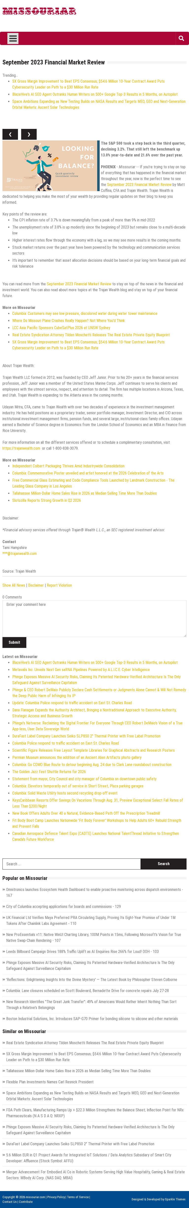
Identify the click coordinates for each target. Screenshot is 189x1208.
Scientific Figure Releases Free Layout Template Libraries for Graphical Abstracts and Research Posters (93, 750)
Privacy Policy (56, 1197)
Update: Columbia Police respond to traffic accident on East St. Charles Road (72, 703)
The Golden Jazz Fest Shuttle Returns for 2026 (49, 771)
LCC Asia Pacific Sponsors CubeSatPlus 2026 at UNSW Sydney (61, 327)
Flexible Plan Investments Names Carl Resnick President (50, 1082)
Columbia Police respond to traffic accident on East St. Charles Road (65, 743)
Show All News (13, 585)
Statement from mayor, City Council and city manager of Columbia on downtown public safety (84, 779)
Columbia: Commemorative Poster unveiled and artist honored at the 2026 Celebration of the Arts (88, 473)
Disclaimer (36, 585)
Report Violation (59, 585)
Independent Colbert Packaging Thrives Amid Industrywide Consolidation (68, 466)
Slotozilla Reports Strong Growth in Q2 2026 (46, 500)
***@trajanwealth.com (19, 553)
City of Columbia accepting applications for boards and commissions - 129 (63, 906)
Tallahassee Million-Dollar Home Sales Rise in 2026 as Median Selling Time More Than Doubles (84, 493)
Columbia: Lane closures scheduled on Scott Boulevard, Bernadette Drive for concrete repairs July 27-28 (87, 990)
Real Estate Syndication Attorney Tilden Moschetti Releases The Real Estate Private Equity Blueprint (91, 335)
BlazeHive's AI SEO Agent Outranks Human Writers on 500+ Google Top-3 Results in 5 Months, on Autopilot (95, 94)
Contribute (25, 1202)
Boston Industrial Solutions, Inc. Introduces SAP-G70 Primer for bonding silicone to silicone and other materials (92, 1018)
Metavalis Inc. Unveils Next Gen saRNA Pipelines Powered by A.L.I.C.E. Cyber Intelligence (81, 669)
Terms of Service (78, 1197)
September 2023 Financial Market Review (139, 184)
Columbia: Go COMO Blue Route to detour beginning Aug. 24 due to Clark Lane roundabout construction (92, 764)
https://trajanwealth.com (21, 448)
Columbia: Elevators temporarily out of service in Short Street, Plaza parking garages (77, 786)
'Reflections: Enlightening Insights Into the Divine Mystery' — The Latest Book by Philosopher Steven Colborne (91, 979)
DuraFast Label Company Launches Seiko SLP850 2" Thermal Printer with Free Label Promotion (86, 736)
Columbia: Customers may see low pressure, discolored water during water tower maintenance (85, 313)
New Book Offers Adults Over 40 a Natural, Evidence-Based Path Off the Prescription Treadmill (86, 813)
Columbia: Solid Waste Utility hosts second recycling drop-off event (64, 793)
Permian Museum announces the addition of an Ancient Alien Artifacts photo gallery (77, 757)
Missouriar (39, 12)
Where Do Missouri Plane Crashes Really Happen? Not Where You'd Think (68, 320)
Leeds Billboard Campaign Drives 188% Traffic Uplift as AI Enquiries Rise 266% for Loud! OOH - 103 (82, 951)
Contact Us (9, 1202)
